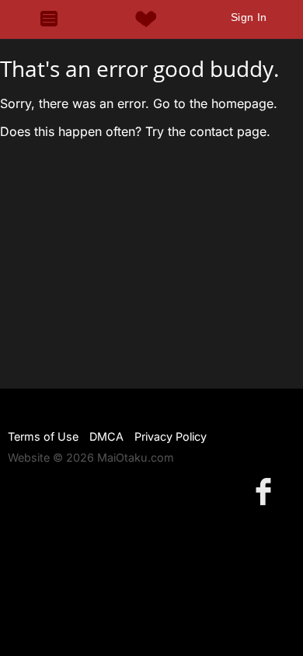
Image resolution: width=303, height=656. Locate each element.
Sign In (249, 17)
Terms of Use (43, 436)
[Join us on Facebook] (266, 490)
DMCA (106, 436)
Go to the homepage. (215, 103)
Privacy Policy (170, 436)
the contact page (217, 131)
